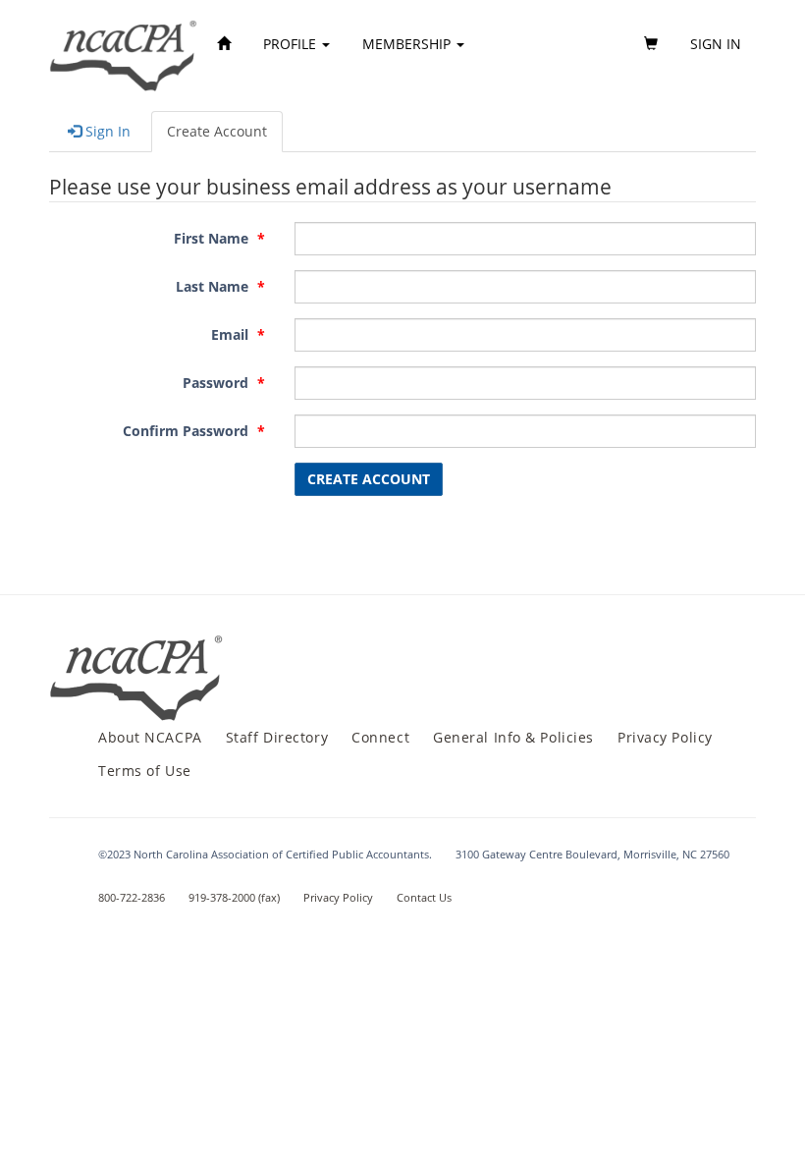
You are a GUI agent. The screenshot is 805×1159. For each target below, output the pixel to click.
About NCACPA (150, 737)
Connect (380, 737)
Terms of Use (144, 770)
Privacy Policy (665, 737)
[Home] (223, 44)
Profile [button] (291, 43)
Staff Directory (277, 737)
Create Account (217, 131)
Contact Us (424, 897)
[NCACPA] (124, 43)
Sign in (715, 43)
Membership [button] (408, 43)
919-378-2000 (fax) (234, 897)
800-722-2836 (131, 897)
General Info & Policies (513, 737)
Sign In (106, 131)
